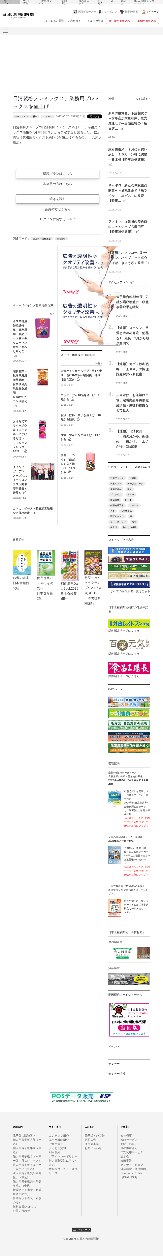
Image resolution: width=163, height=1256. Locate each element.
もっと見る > (143, 98)
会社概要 (126, 1135)
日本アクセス (117, 478)
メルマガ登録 (95, 20)
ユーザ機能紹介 (59, 1139)
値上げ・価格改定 (42, 238)
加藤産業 (114, 500)
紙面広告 (90, 1139)
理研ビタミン (117, 516)
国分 (129, 489)
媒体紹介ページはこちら (124, 630)
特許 (134, 522)
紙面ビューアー (87, 11)
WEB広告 (26, 2)
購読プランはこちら (57, 173)
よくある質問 (57, 1148)
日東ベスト (115, 483)
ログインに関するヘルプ (57, 219)
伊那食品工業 (117, 505)
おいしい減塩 (129, 527)
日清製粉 (61, 238)
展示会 (123, 2)
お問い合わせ (21, 1210)
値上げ (113, 527)
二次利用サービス (46, 2)
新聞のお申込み (147, 20)
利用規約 (54, 1152)
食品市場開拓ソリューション (145, 2)
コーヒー (134, 505)
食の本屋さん (84, 2)
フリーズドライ (118, 522)
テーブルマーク (135, 483)
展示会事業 (92, 1144)
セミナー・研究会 (105, 2)
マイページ (83, 1229)
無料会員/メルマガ (25, 1206)
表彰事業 (126, 1160)
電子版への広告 (95, 1135)
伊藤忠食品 (115, 489)
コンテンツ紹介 (59, 1135)
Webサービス (129, 1139)
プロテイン (115, 494)
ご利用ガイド (76, 20)
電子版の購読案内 (24, 1135)
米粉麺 (133, 478)
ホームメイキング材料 (26, 116)
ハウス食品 (126, 511)
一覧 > (51, 313)
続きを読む (57, 199)
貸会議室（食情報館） (134, 1169)
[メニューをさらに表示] (5, 31)
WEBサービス (9, 2)
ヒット (128, 500)
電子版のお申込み (119, 20)
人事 (112, 511)
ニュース (47, 116)
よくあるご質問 (54, 20)
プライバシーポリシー (63, 1156)
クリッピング (109, 11)
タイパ (130, 494)
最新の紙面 (131, 11)
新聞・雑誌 (66, 2)
